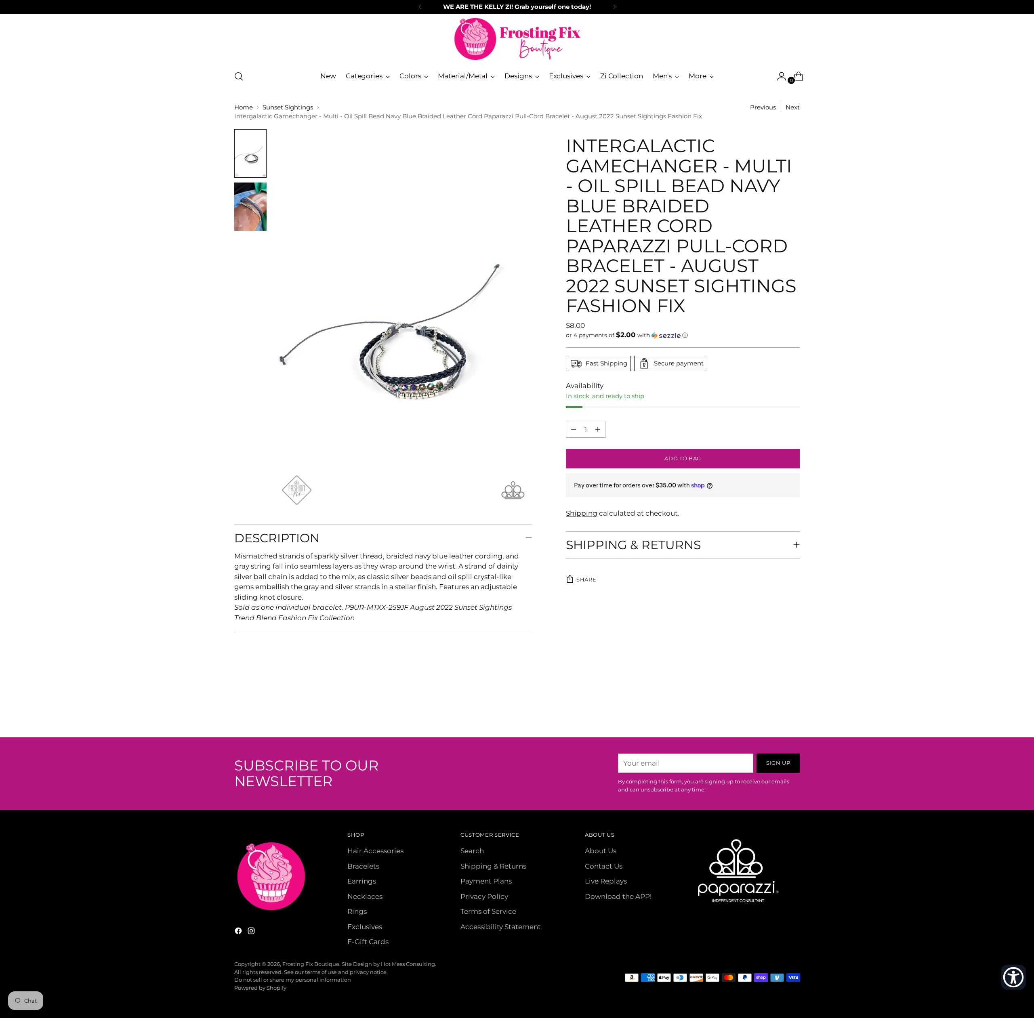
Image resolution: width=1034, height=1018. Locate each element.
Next (793, 107)
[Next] (614, 7)
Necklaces (364, 896)
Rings (357, 911)
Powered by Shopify (260, 987)
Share (586, 579)
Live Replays (606, 881)
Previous (763, 107)
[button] (683, 335)
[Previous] (420, 7)
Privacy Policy (484, 896)
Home (243, 107)
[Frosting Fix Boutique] (517, 39)
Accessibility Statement (500, 927)
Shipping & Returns (493, 866)
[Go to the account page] (778, 76)
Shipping (581, 513)
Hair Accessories (375, 851)
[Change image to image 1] (250, 153)
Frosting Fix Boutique (310, 964)
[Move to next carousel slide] (793, 709)
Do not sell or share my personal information (292, 979)
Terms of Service (488, 911)
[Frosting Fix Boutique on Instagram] (252, 932)
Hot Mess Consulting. (408, 964)
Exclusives (364, 927)
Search (472, 851)
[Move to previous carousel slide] (774, 710)
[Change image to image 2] (250, 207)
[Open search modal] (239, 76)
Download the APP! (618, 896)
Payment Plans (486, 881)
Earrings (361, 881)
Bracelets (363, 866)
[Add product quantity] (573, 429)
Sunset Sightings (288, 107)
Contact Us (603, 866)
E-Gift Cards (368, 942)
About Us (600, 851)
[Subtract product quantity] (598, 429)
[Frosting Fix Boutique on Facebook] (239, 932)
